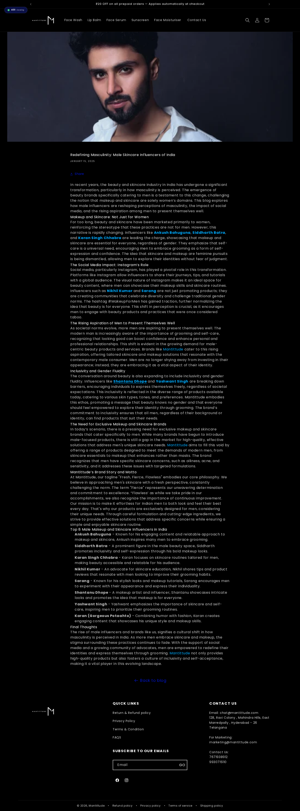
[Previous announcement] (31, 4)
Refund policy (122, 805)
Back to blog (153, 680)
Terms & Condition (128, 729)
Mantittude (173, 349)
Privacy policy (150, 805)
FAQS (117, 737)
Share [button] (79, 174)
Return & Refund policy (132, 713)
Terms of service (180, 805)
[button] (247, 20)
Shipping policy (211, 805)
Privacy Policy (124, 721)
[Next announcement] (269, 4)
